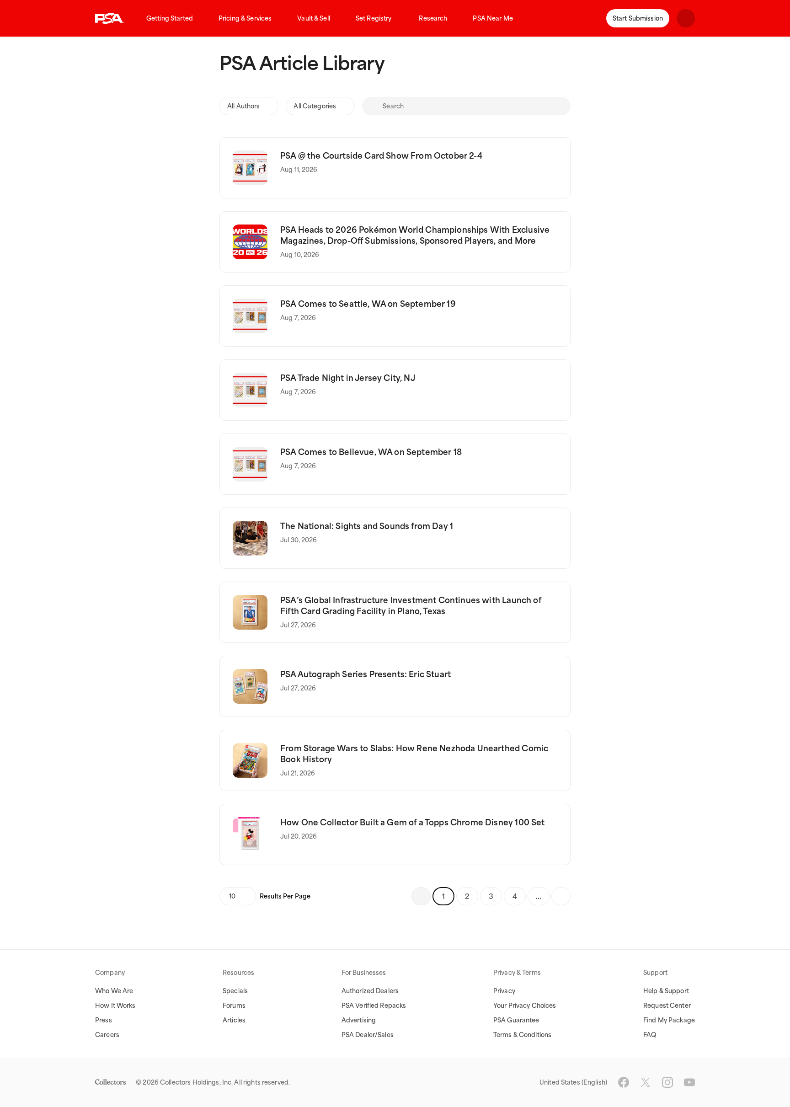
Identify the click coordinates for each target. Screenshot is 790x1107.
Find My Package (669, 1020)
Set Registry (374, 18)
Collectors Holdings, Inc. (196, 1082)
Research (433, 18)
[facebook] (623, 1082)
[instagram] (667, 1082)
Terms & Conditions (522, 1034)
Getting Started (169, 18)
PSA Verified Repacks (374, 1005)
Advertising (359, 1020)
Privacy (504, 991)
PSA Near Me (492, 18)
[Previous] (421, 896)
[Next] (561, 896)
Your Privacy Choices (524, 1005)
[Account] (686, 18)
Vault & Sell (313, 18)
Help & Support (666, 991)
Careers (107, 1034)
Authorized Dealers (370, 991)
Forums (234, 1005)
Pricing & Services (245, 18)
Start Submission (638, 18)
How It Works (115, 1005)
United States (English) (573, 1082)
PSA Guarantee (516, 1020)
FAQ (650, 1034)
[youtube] (689, 1082)
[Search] (372, 106)
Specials (235, 991)
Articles (234, 1020)
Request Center (667, 1005)
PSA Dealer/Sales (368, 1034)
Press (103, 1020)
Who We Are (114, 991)
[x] (645, 1082)
